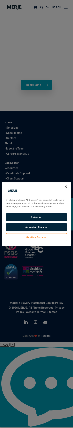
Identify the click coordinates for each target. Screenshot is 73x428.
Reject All (36, 217)
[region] (36, 214)
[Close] (66, 186)
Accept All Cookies (36, 227)
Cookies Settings (36, 237)
